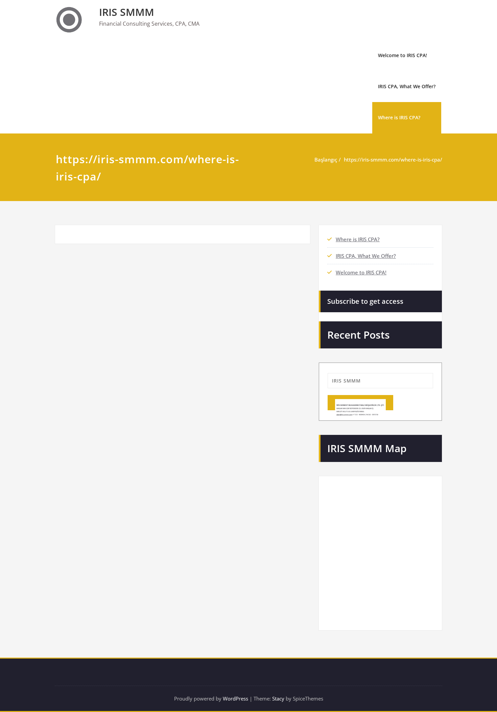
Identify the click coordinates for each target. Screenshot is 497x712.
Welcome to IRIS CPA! (402, 55)
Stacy (278, 698)
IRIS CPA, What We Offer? (406, 86)
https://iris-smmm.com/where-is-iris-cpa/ (393, 159)
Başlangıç (325, 159)
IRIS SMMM (126, 12)
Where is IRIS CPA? (399, 117)
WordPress (235, 698)
